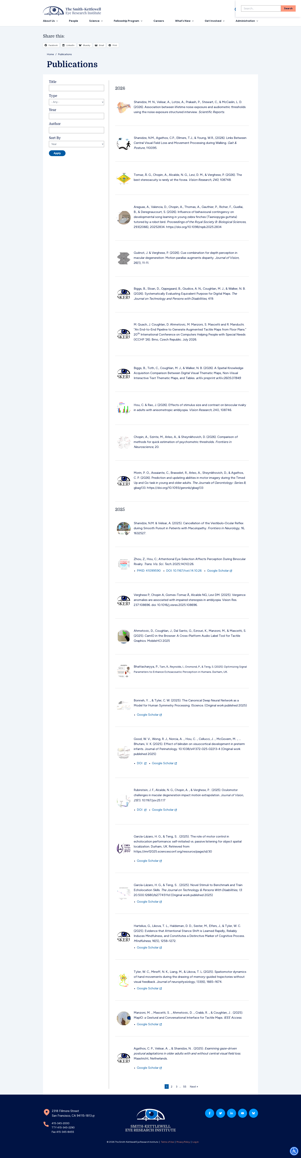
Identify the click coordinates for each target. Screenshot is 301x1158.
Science (94, 20)
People (73, 20)
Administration (245, 20)
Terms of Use (167, 1142)
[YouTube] (242, 1113)
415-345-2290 (66, 1127)
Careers (158, 20)
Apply (57, 153)
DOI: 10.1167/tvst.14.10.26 (184, 570)
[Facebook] (209, 1113)
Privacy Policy (183, 1142)
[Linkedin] (231, 1113)
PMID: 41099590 (149, 570)
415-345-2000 (60, 1123)
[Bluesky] (253, 1113)
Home (50, 54)
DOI (140, 763)
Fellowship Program (126, 20)
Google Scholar (218, 570)
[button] (56, 21)
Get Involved (213, 20)
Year (52, 109)
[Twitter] (220, 1113)
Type (53, 95)
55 (184, 1086)
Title (52, 81)
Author (55, 123)
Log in (196, 1142)
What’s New (182, 20)
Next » (194, 1086)
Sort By (55, 138)
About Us (49, 20)
